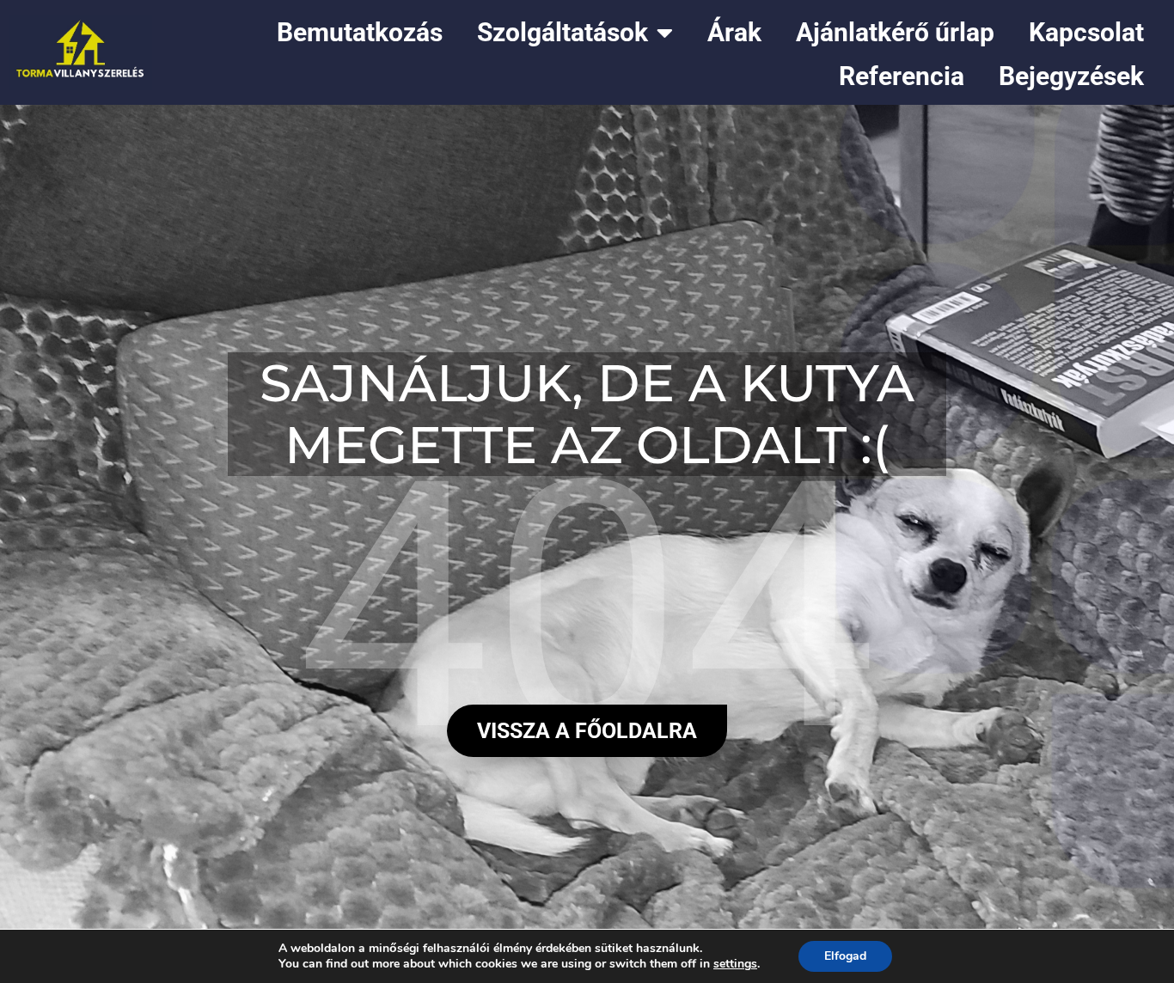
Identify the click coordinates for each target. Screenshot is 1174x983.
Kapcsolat (1086, 32)
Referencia (901, 76)
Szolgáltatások (562, 32)
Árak (734, 32)
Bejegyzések (1071, 76)
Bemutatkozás (360, 32)
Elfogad (845, 956)
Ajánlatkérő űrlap (895, 32)
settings (735, 964)
